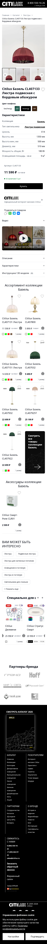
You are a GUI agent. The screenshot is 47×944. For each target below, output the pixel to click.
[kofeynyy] (34, 108)
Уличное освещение (11, 789)
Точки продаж (33, 778)
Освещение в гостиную (14, 568)
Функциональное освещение (13, 776)
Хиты (9, 797)
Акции (9, 800)
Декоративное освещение (12, 770)
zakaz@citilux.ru (13, 858)
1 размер (18, 334)
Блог (29, 823)
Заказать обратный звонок (12, 866)
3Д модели (11, 816)
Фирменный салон (13, 878)
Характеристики (10, 265)
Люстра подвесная (35, 127)
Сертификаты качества (33, 830)
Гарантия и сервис (32, 767)
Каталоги (10, 813)
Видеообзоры (33, 816)
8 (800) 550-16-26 (12, 847)
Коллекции (11, 762)
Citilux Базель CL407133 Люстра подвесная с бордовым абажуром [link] (22, 19)
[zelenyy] (17, 108)
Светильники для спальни (16, 582)
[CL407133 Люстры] (9, 75)
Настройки (13, 936)
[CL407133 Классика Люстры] (38, 75)
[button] (23, 46)
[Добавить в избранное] (43, 89)
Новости (31, 820)
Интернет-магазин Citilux (33, 760)
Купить (23, 186)
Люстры (8, 554)
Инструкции (32, 826)
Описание (7, 258)
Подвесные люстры (27, 554)
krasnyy (26, 108)
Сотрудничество (13, 810)
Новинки (10, 759)
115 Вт (42, 641)
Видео (5, 220)
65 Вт (30, 641)
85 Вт (36, 641)
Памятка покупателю (32, 773)
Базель (41, 121)
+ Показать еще (11, 589)
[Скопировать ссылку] (5, 213)
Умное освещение (11, 782)
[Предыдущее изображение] (5, 46)
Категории (11, 765)
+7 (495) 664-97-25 (13, 853)
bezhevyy (8, 108)
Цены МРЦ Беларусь (11, 821)
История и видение (32, 812)
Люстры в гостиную (13, 575)
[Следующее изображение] (41, 46)
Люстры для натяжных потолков (19, 561)
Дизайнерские (12, 794)
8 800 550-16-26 (36, 2)
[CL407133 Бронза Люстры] (24, 75)
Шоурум (31, 781)
